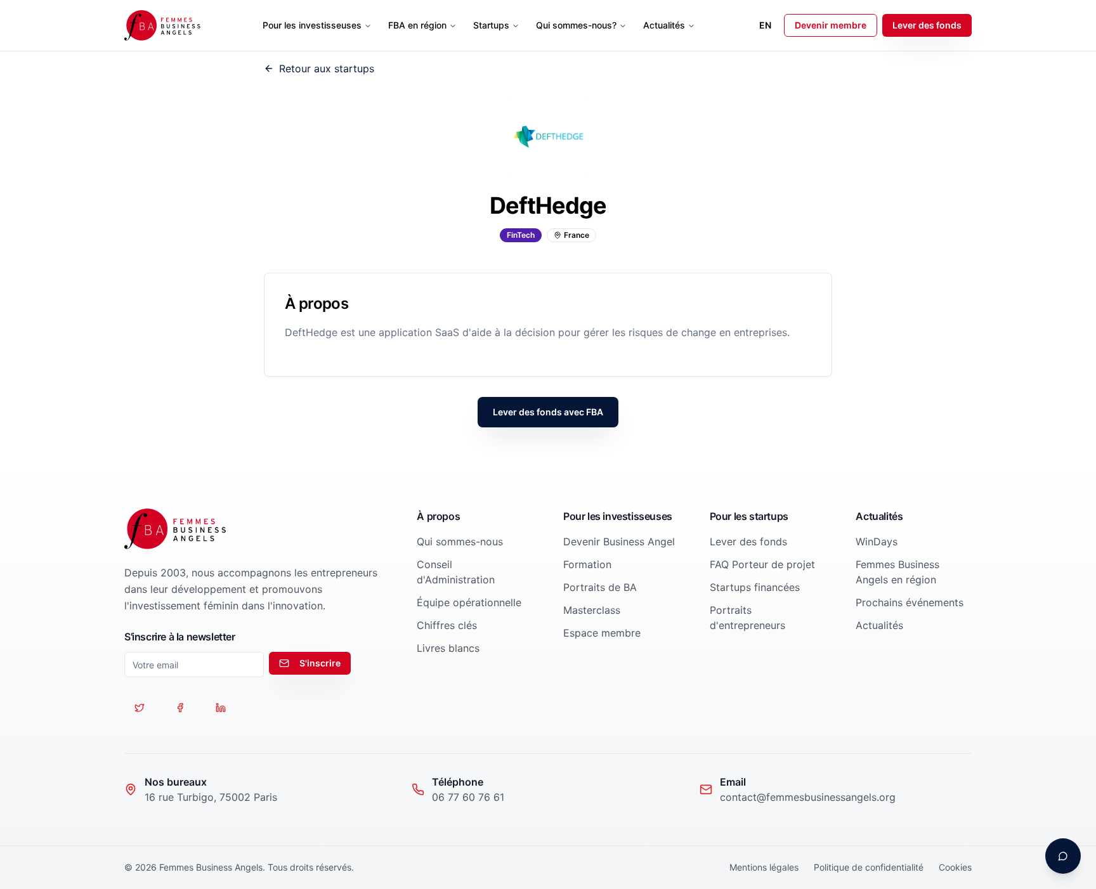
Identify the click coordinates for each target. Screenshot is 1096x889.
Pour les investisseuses (312, 25)
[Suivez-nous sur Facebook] (180, 707)
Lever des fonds (927, 25)
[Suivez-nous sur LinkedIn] (221, 707)
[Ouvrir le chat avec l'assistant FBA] (1063, 856)
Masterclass (591, 610)
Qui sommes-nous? (576, 25)
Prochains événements (909, 602)
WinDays (876, 541)
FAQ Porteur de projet (762, 564)
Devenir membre (830, 25)
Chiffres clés (447, 625)
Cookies (955, 867)
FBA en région (417, 25)
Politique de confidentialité (868, 867)
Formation (587, 564)
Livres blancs (448, 648)
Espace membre (602, 632)
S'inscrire (320, 663)
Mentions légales (764, 867)
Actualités (664, 25)
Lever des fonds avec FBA (548, 411)
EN (765, 25)
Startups (491, 25)
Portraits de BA (600, 587)
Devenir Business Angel (619, 541)
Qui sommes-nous (460, 541)
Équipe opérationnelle (469, 602)
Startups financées (755, 587)
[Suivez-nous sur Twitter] (139, 707)
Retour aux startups (326, 68)
